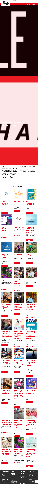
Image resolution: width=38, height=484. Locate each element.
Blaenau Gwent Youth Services (23, 480)
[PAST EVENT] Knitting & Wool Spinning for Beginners (31, 423)
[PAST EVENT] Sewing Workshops (5, 392)
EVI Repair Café (19, 227)
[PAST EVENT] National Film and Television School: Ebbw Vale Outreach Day (18, 394)
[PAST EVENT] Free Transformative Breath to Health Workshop (31, 454)
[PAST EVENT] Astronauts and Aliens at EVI (31, 392)
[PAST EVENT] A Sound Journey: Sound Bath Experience (6, 452)
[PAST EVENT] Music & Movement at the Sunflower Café (18, 424)
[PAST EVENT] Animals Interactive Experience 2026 (6, 334)
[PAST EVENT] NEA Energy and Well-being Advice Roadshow (19, 335)
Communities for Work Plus (23, 477)
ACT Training (22, 483)
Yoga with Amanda (29, 255)
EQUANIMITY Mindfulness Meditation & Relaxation (30, 229)
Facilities (30, 3)
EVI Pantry (21, 3)
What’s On (26, 3)
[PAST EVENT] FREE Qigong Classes (18, 451)
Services (35, 3)
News (27, 4)
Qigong (3, 280)
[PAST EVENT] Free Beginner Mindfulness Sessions (30, 363)
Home (13, 3)
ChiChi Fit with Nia (18, 255)
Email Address (4, 482)
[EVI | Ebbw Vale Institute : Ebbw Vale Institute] (6, 3)
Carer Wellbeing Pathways (4, 203)
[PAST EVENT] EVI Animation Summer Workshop (30, 307)
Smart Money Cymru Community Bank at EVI (18, 307)
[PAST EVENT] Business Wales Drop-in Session (6, 422)
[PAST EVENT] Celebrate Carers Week (5, 362)
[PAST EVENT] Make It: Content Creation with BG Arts (30, 335)
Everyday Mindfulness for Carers (6, 256)
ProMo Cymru (13, 477)
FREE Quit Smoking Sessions (4, 228)
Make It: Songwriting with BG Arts (30, 203)
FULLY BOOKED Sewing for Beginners (6, 306)
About (16, 3)
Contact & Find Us (33, 4)
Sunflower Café (19, 201)
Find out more (5, 213)
